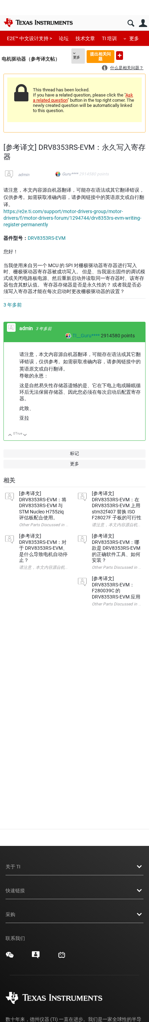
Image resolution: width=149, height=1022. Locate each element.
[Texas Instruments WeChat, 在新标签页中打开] (10, 957)
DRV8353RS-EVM (46, 238)
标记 (74, 453)
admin (23, 174)
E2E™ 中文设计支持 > (29, 38)
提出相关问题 (100, 56)
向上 (10, 435)
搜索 (131, 23)
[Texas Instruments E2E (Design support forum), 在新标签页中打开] (36, 957)
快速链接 (15, 890)
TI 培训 (109, 38)
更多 (134, 38)
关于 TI (13, 866)
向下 (25, 435)
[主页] (38, 22)
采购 (10, 914)
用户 (143, 23)
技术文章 (85, 38)
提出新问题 (119, 55)
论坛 (64, 38)
